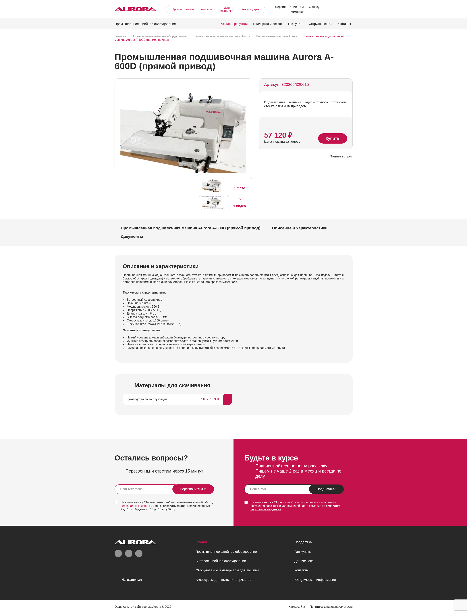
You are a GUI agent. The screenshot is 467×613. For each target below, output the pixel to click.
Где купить (295, 24)
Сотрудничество (320, 24)
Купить (333, 138)
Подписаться (326, 489)
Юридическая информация (315, 580)
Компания (297, 12)
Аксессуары (250, 9)
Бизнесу (314, 7)
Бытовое (206, 9)
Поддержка (303, 542)
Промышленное (183, 9)
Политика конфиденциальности (331, 606)
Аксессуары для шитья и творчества (223, 580)
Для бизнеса (304, 561)
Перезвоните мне (193, 489)
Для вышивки (226, 9)
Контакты (344, 24)
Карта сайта (297, 606)
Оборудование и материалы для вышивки (228, 570)
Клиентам (297, 7)
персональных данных (136, 505)
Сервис (280, 7)
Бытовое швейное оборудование (221, 561)
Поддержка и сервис (268, 24)
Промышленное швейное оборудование (226, 551)
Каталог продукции (234, 24)
